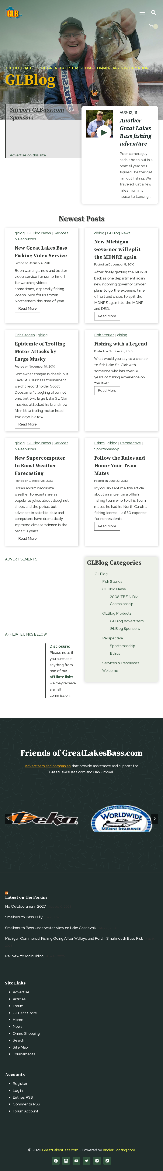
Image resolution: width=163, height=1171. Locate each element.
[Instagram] (66, 1161)
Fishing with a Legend (120, 344)
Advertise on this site (28, 155)
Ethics (99, 442)
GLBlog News (39, 232)
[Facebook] (56, 1161)
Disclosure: (60, 646)
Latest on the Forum (26, 897)
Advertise (21, 992)
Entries (23, 1097)
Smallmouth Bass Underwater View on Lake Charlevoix (51, 927)
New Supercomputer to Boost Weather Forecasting (40, 466)
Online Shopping (26, 1033)
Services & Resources (120, 662)
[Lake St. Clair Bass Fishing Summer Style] (104, 132)
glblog (20, 232)
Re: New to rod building (24, 955)
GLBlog (101, 573)
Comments (26, 1104)
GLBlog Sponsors (125, 628)
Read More (29, 309)
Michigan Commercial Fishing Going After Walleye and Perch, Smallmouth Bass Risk (74, 938)
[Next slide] (154, 819)
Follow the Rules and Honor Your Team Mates (119, 466)
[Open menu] (142, 12)
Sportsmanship (106, 448)
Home (18, 1019)
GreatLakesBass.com (60, 1149)
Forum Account (25, 1111)
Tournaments (24, 1054)
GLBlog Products (117, 613)
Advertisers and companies (48, 765)
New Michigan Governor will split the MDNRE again (117, 249)
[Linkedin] (97, 1161)
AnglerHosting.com (119, 1149)
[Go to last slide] (8, 819)
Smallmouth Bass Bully (23, 916)
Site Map (20, 1047)
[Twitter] (86, 1161)
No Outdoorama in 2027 (25, 906)
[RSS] (107, 1161)
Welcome (110, 670)
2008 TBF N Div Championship (124, 600)
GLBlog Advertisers (127, 620)
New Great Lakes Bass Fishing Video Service (41, 252)
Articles (19, 999)
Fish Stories (25, 334)
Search (18, 1040)
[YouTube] (76, 1161)
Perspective (130, 442)
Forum (18, 1005)
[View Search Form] (153, 12)
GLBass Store (25, 1012)
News (17, 1026)
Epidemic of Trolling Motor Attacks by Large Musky (40, 351)
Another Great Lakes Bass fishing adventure (136, 132)
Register (20, 1083)
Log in (18, 1090)
